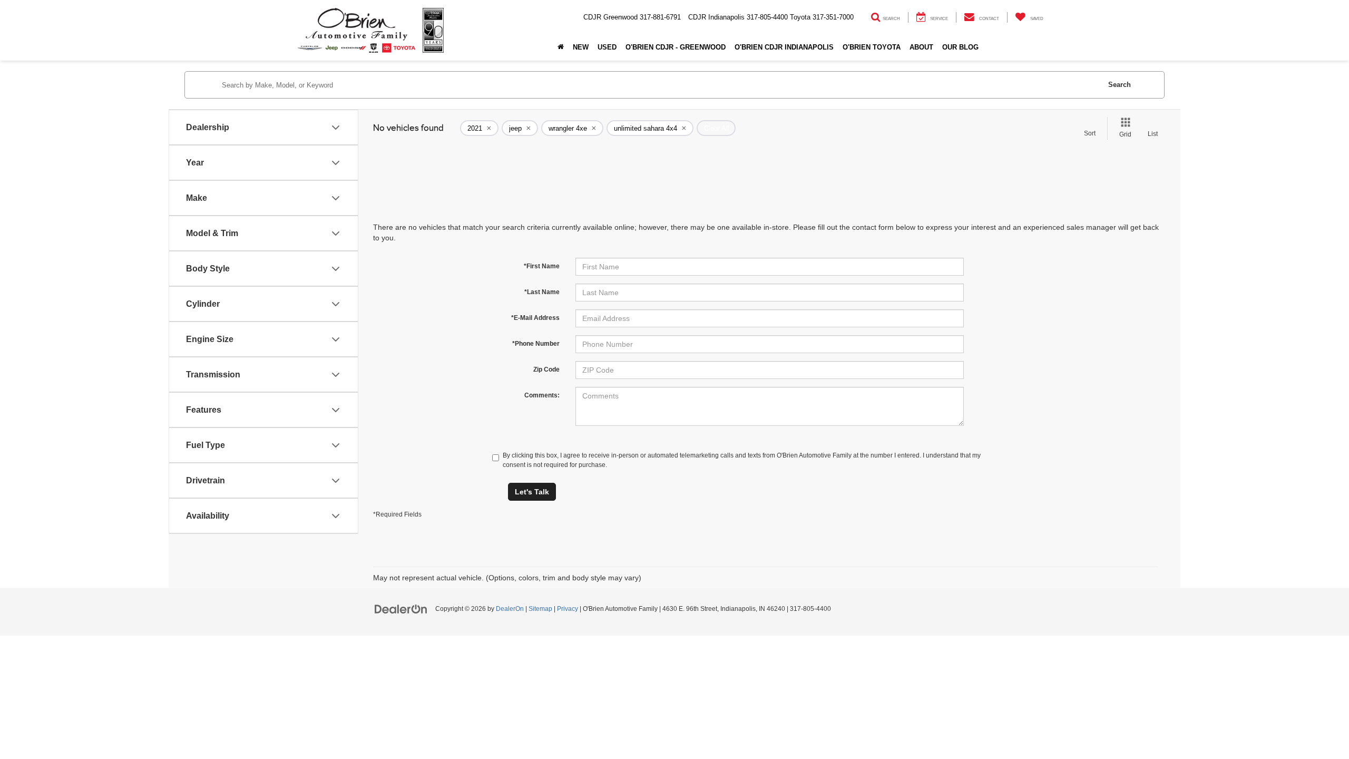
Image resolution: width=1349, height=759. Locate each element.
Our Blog (960, 47)
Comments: (542, 395)
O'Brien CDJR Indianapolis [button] (784, 47)
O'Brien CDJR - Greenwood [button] (675, 47)
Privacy (567, 608)
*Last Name (542, 292)
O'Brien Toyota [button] (872, 47)
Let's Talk (532, 492)
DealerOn (510, 608)
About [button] (921, 47)
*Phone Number (536, 343)
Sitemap (540, 608)
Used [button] (607, 47)
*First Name (542, 266)
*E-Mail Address (535, 318)
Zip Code (546, 369)
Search (1119, 85)
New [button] (581, 47)
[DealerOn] (401, 608)
